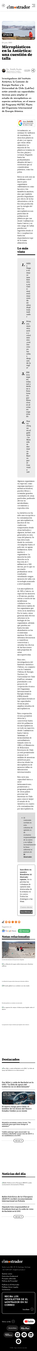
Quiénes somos (7, 1273)
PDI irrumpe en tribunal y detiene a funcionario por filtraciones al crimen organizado (28, 394)
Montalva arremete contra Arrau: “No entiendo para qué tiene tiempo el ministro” (16, 1124)
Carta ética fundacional (10, 1276)
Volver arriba (6, 1321)
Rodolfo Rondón (16, 69)
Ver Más (26, 70)
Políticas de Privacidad (9, 1281)
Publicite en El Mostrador (10, 1284)
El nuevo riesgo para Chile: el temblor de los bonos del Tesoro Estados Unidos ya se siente (17, 1108)
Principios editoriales (9, 1278)
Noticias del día (14, 1174)
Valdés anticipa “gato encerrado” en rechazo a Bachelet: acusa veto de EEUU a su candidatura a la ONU (18, 1134)
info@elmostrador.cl (18, 1269)
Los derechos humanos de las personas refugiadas (13, 959)
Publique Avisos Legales (10, 1287)
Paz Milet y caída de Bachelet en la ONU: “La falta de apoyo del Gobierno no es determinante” (17, 1084)
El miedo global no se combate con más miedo (12, 1003)
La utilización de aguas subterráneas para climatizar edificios (15, 981)
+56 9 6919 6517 (7, 1269)
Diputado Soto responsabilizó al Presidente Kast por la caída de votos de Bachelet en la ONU (17, 1209)
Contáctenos (6, 1289)
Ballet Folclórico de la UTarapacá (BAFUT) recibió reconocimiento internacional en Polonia (17, 1198)
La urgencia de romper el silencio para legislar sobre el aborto (15, 1024)
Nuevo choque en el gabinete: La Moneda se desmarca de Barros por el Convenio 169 (28, 446)
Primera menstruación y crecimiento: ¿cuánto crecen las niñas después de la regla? (28, 344)
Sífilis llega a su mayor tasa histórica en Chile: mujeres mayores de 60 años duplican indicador (28, 290)
